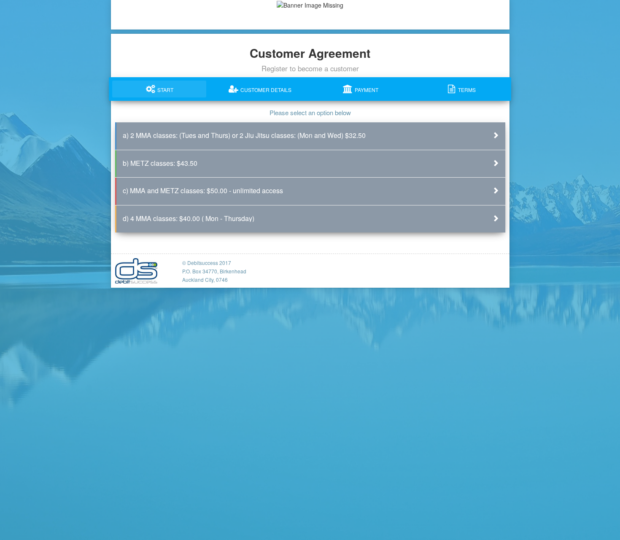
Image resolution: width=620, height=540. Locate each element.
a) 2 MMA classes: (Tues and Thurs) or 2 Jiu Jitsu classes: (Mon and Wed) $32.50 (244, 135)
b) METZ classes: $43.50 (160, 163)
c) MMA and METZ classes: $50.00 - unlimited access (203, 190)
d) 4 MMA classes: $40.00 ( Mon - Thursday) (188, 218)
